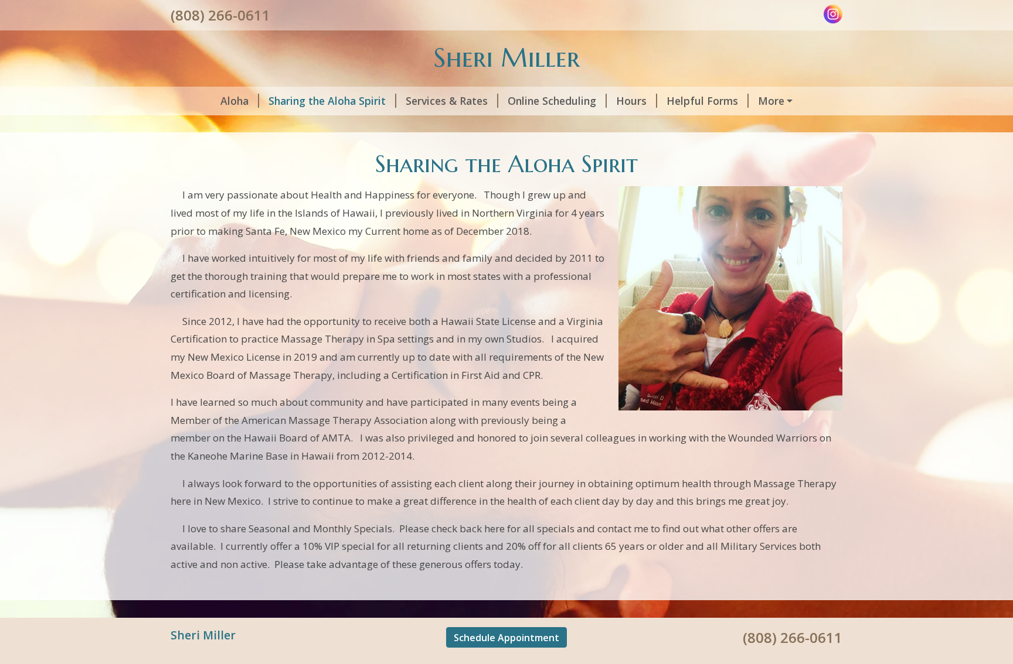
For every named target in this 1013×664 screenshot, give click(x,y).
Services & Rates (447, 101)
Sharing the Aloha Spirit (327, 101)
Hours (631, 101)
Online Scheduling (552, 101)
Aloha (234, 101)
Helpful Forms (702, 101)
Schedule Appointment (506, 637)
